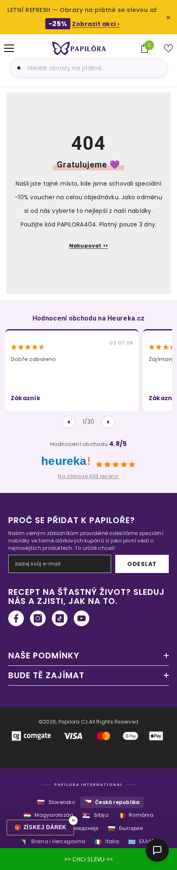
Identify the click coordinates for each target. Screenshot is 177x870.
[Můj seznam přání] (168, 48)
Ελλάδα (142, 841)
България (125, 828)
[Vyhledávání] (17, 68)
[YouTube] (81, 618)
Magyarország (48, 815)
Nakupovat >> (88, 245)
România (136, 815)
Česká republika (112, 802)
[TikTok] (60, 618)
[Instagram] (38, 618)
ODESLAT (142, 564)
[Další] (108, 422)
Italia (106, 841)
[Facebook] (16, 618)
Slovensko (56, 802)
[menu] (9, 48)
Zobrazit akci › (96, 24)
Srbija (95, 815)
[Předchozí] (68, 422)
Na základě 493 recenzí (88, 476)
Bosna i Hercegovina (52, 841)
